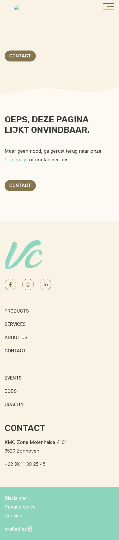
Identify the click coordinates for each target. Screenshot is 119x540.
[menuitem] (59, 311)
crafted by (16, 529)
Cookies (13, 515)
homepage (16, 159)
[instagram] (28, 284)
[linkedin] (45, 284)
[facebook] (10, 284)
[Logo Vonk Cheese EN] (16, 6)
